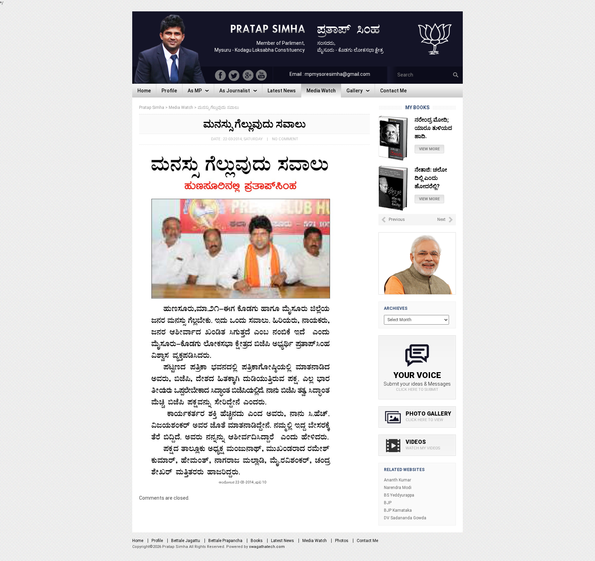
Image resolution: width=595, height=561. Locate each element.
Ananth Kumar (397, 480)
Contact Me (367, 541)
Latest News (282, 541)
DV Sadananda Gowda (405, 518)
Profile (157, 541)
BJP (388, 502)
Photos (341, 541)
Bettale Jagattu (185, 541)
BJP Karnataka (398, 510)
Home (137, 541)
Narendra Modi (397, 487)
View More (429, 149)
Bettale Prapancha (225, 541)
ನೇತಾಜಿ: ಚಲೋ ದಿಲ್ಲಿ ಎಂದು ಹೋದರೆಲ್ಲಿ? (431, 128)
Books (257, 541)
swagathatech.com (267, 546)
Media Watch (314, 541)
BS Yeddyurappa (399, 495)
